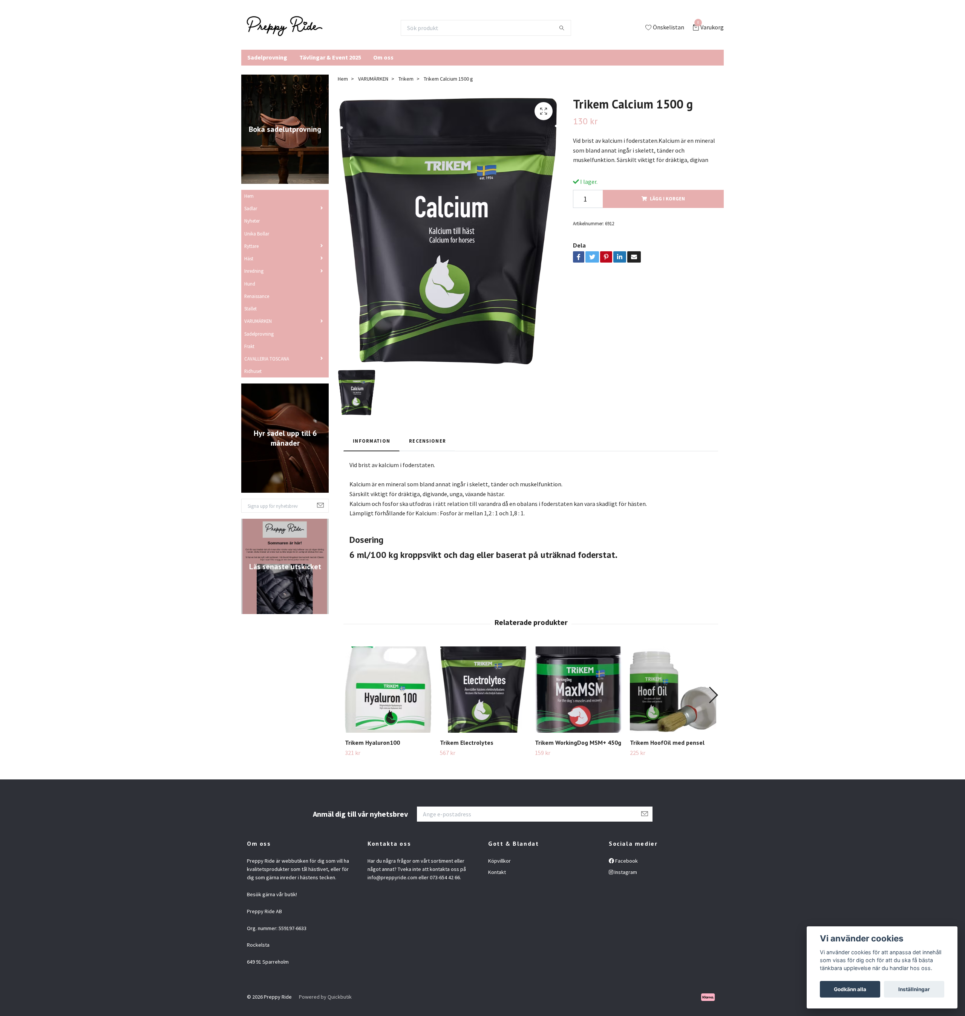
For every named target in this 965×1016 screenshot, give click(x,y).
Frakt (249, 346)
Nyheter (252, 221)
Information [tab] (371, 441)
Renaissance (256, 296)
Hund (249, 284)
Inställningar (914, 989)
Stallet (250, 309)
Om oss (383, 57)
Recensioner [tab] (427, 441)
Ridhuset (253, 371)
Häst (248, 258)
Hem (249, 196)
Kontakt (497, 872)
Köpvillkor (499, 860)
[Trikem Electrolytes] (483, 689)
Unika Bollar (256, 234)
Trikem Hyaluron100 (372, 742)
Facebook (626, 860)
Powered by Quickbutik (325, 996)
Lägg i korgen (667, 199)
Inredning (253, 271)
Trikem (406, 78)
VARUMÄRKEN (258, 321)
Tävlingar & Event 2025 (330, 57)
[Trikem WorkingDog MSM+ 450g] (578, 689)
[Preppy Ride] (284, 28)
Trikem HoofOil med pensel (667, 742)
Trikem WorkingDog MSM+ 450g (578, 742)
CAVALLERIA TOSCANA (266, 359)
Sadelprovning (267, 57)
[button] (713, 695)
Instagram (625, 872)
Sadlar (250, 208)
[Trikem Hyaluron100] (388, 689)
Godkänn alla (850, 989)
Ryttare (251, 246)
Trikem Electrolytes (466, 742)
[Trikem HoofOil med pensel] (673, 689)
